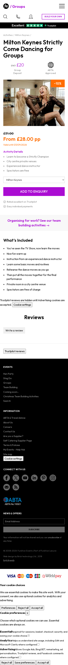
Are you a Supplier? (13, 436)
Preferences (8, 607)
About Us (8, 422)
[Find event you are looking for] (5, 16)
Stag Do (7, 378)
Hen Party (8, 373)
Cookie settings (22, 304)
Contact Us (9, 431)
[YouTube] (25, 478)
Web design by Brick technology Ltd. (20, 556)
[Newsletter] (6, 487)
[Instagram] (52, 478)
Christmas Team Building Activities (21, 396)
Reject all (23, 607)
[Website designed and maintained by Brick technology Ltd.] (9, 560)
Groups (18, 6)
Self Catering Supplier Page (17, 440)
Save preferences (25, 662)
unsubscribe (53, 537)
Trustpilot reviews (15, 351)
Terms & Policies (11, 445)
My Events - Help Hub (14, 449)
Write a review (14, 330)
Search (7, 400)
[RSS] (15, 487)
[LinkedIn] (34, 478)
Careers (7, 426)
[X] (15, 478)
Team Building (10, 387)
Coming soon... (11, 391)
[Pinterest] (43, 478)
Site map (7, 454)
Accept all (37, 607)
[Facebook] (6, 478)
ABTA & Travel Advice (14, 417)
